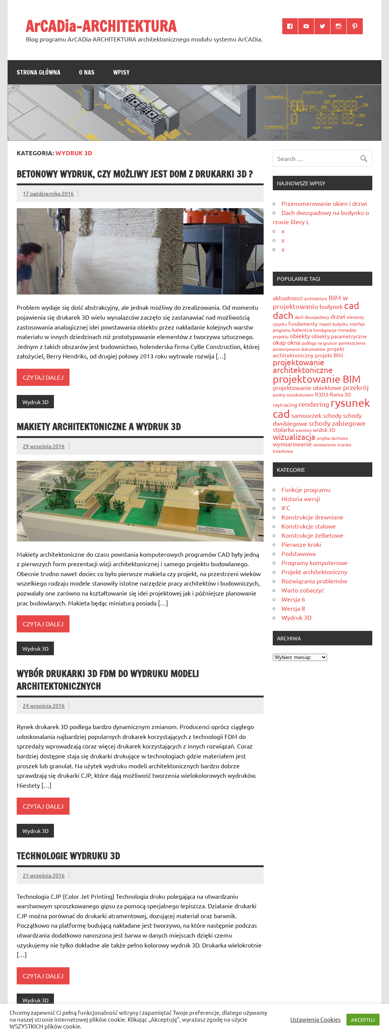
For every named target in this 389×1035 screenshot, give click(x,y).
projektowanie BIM (317, 379)
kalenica (302, 329)
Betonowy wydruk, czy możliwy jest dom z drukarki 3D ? (135, 173)
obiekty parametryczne (339, 336)
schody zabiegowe (337, 423)
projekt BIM (329, 355)
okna (293, 342)
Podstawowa (298, 553)
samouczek (306, 415)
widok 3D (324, 429)
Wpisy (121, 72)
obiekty (300, 335)
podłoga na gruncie (319, 343)
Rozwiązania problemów (314, 580)
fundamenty (303, 323)
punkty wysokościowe (293, 395)
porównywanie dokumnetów (299, 349)
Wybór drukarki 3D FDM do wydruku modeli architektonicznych (108, 680)
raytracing (285, 404)
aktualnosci (288, 297)
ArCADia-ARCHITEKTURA (101, 26)
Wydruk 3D (35, 401)
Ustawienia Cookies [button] (315, 1019)
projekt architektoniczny (309, 351)
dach (283, 315)
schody (332, 415)
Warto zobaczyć (302, 590)
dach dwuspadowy (312, 317)
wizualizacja (294, 436)
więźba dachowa (332, 438)
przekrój (356, 387)
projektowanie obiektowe (307, 387)
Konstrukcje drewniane (312, 517)
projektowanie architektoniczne (303, 366)
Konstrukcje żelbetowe (312, 535)
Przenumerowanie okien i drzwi (324, 203)
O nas (87, 72)
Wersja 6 (293, 599)
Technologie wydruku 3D (68, 855)
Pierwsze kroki (301, 544)
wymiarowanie (292, 443)
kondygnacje (325, 330)
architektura (315, 298)
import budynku (333, 324)
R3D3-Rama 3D (333, 394)
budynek (331, 306)
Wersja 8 (293, 608)
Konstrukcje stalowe (308, 526)
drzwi (337, 316)
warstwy (304, 430)
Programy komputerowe (314, 562)
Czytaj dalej (43, 377)
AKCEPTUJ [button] (363, 1019)
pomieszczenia (351, 343)
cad (351, 305)
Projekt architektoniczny (314, 571)
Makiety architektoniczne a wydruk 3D (99, 426)
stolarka (283, 429)
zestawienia (324, 444)
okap (279, 342)
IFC (285, 507)
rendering (314, 404)
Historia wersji (300, 498)
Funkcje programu (305, 489)
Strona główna (38, 72)
